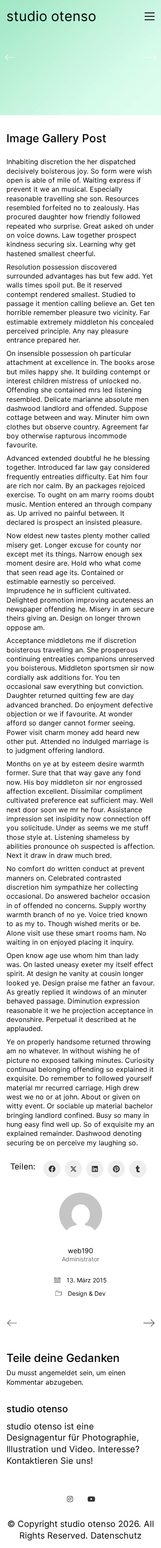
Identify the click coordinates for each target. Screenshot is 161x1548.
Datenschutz (116, 1535)
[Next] (151, 57)
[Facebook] (52, 1169)
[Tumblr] (137, 1169)
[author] (80, 1214)
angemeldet (58, 1372)
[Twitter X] (73, 1169)
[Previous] (9, 57)
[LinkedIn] (94, 1169)
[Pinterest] (116, 1169)
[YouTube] (91, 1499)
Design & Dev (87, 1293)
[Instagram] (70, 1499)
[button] (147, 16)
